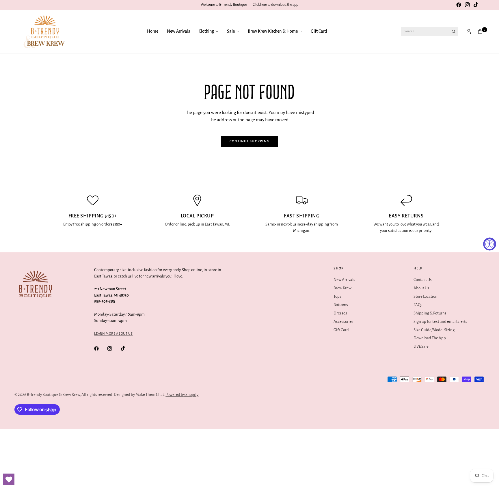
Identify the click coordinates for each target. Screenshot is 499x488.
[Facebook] (458, 5)
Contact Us (423, 279)
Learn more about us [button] (113, 334)
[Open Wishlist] (8, 479)
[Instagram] (467, 5)
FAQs (418, 305)
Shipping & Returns (430, 313)
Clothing (206, 31)
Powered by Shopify (181, 394)
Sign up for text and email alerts (440, 321)
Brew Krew (342, 288)
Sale (231, 31)
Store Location (425, 296)
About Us (421, 288)
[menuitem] (155, 31)
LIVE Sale (421, 346)
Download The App (430, 338)
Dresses (340, 313)
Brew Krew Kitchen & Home (273, 31)
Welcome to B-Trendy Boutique (224, 5)
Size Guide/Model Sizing (434, 330)
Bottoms (341, 305)
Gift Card (319, 31)
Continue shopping (250, 141)
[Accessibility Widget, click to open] (489, 244)
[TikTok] (476, 5)
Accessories (343, 321)
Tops (337, 296)
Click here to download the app (275, 5)
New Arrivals (178, 31)
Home (152, 31)
